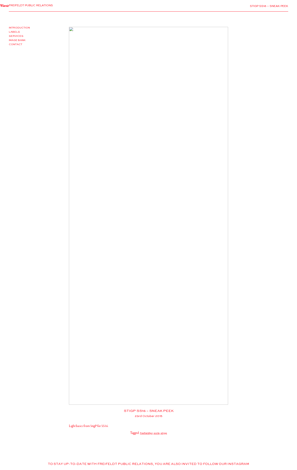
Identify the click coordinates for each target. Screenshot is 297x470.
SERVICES (16, 36)
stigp (164, 433)
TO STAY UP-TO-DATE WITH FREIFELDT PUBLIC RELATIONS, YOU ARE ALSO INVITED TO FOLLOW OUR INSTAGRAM (148, 464)
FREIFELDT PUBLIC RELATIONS (31, 5)
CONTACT (15, 44)
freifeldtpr (146, 433)
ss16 (157, 433)
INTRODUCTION (19, 28)
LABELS (14, 32)
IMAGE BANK (17, 40)
